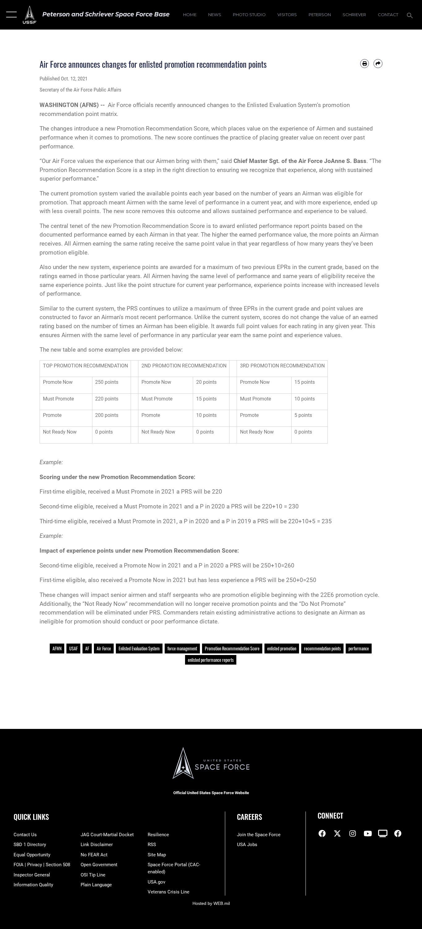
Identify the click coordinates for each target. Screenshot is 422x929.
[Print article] (364, 63)
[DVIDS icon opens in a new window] (382, 833)
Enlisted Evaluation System (139, 648)
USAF (73, 648)
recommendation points (322, 648)
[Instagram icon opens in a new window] (352, 833)
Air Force (104, 648)
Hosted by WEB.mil (211, 903)
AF (87, 648)
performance (358, 648)
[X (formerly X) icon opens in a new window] (337, 833)
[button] (10, 14)
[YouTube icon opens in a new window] (367, 833)
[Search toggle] (411, 15)
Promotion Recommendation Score (232, 648)
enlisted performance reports (211, 660)
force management (182, 648)
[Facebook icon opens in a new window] (322, 833)
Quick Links (31, 816)
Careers (249, 816)
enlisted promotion (281, 648)
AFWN (57, 648)
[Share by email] (377, 63)
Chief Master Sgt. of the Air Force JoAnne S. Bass (300, 161)
